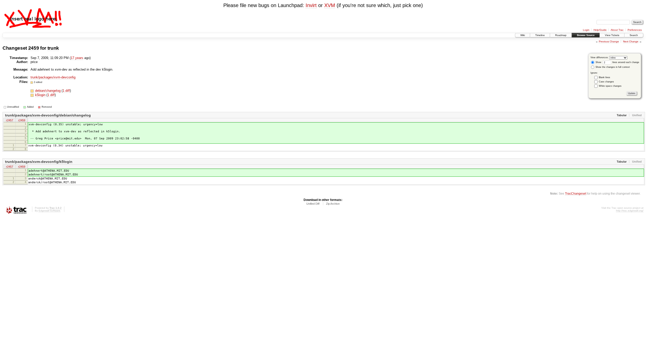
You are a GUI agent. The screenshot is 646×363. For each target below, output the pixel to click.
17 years (77, 58)
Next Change (630, 41)
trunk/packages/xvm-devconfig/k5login (38, 162)
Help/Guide (600, 29)
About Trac (617, 29)
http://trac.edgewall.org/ (629, 210)
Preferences (635, 29)
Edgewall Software (49, 210)
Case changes (606, 81)
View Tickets (612, 35)
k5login (40, 95)
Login (586, 29)
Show (598, 62)
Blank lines (604, 77)
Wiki (522, 35)
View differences (599, 57)
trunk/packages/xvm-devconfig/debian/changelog (48, 115)
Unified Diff (312, 203)
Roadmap (561, 35)
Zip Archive (333, 203)
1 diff (66, 91)
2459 (33, 48)
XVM (329, 5)
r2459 (21, 120)
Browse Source (586, 35)
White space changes (610, 86)
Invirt (311, 5)
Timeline (540, 35)
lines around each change (625, 62)
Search (634, 35)
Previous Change (609, 41)
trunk (53, 48)
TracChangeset (575, 193)
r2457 (9, 120)
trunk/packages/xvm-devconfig (53, 77)
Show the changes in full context (612, 67)
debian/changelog (48, 91)
